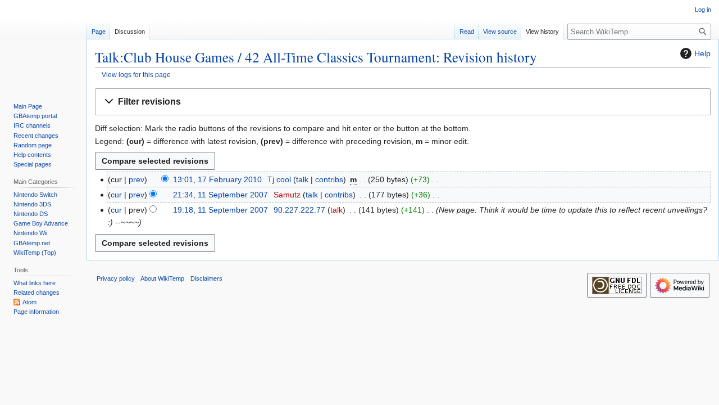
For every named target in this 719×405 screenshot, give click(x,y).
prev (136, 179)
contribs (329, 179)
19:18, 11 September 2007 (220, 209)
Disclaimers (206, 278)
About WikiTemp (162, 278)
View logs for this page (136, 74)
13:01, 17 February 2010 (217, 179)
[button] (402, 102)
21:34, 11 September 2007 (220, 194)
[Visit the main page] (43, 45)
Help (702, 53)
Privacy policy (116, 278)
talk (302, 179)
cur (116, 194)
